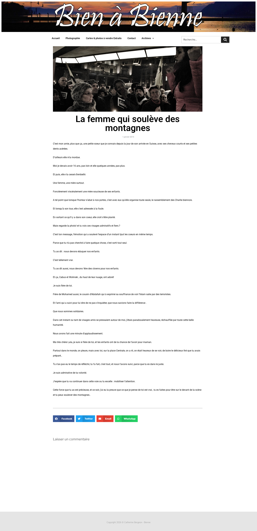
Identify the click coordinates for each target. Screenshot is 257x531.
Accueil (56, 38)
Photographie (73, 38)
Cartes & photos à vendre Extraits (104, 38)
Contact (131, 38)
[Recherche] (225, 40)
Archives (146, 38)
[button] (64, 418)
